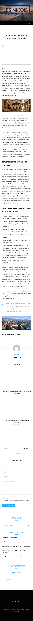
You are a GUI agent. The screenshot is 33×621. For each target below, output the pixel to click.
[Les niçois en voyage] (16, 10)
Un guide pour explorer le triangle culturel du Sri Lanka (16, 546)
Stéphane (16, 357)
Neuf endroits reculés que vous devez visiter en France (16, 542)
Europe (16, 31)
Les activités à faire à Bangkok (10, 537)
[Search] (29, 23)
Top (17, 617)
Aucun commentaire (21, 41)
